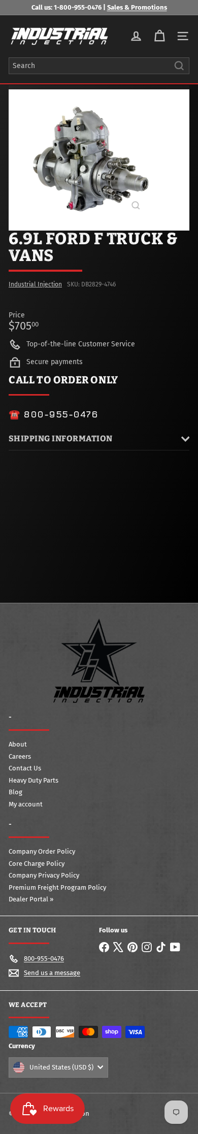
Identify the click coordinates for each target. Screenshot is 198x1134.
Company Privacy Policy (44, 875)
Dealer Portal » (31, 899)
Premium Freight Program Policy (57, 887)
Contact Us (25, 768)
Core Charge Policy (36, 863)
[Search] (179, 65)
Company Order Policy (42, 851)
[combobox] (99, 65)
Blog (15, 792)
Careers (20, 756)
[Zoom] (135, 205)
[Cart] (159, 36)
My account (26, 804)
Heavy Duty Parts (33, 780)
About (18, 744)
